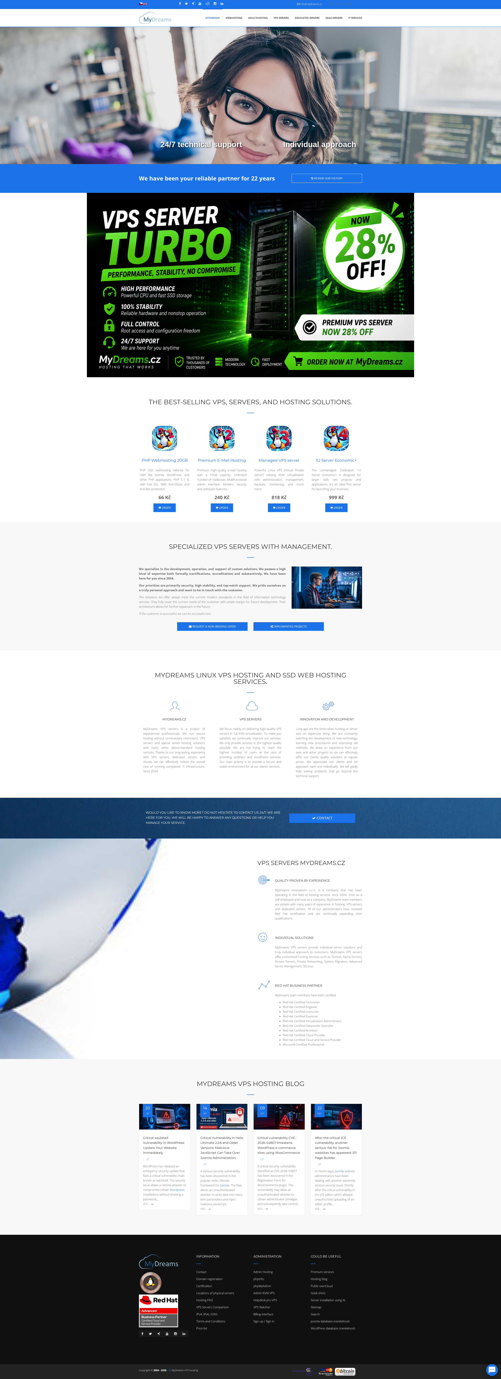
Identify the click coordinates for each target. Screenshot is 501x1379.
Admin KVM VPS (264, 1293)
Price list (201, 1328)
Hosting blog (319, 1279)
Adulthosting (258, 18)
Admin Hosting (263, 1272)
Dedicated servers (307, 18)
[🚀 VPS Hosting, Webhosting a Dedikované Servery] (155, 18)
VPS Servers (281, 18)
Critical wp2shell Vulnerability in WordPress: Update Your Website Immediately (164, 1145)
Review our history (328, 178)
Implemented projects (290, 626)
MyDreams (212, 18)
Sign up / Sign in (263, 1321)
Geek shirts (318, 1293)
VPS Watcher (261, 1307)
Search (315, 1314)
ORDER (166, 508)
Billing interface (263, 1314)
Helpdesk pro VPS (265, 1300)
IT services (355, 18)
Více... (146, 1204)
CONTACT (324, 818)
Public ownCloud (322, 1286)
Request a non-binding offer (214, 626)
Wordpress (177, 1190)
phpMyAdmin (262, 1286)
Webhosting (234, 18)
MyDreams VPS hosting (185, 1370)
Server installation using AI (328, 1300)
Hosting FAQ (204, 1300)
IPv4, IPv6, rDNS (206, 1314)
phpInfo (258, 1279)
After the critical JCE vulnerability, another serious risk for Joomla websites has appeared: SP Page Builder (336, 1148)
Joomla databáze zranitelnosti (330, 1321)
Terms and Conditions (210, 1321)
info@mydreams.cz (311, 4)
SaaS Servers (333, 18)
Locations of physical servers (215, 1293)
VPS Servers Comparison (212, 1307)
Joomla (224, 1185)
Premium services (322, 1272)
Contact (201, 1272)
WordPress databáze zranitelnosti (333, 1328)
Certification (204, 1286)
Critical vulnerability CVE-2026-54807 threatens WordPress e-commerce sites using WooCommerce (279, 1145)
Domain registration (209, 1279)
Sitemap (316, 1307)
